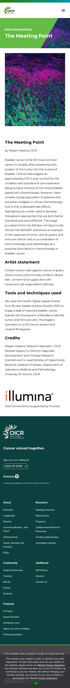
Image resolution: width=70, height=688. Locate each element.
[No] (66, 671)
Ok (35, 683)
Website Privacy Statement (51, 665)
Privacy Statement (48, 678)
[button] (63, 10)
